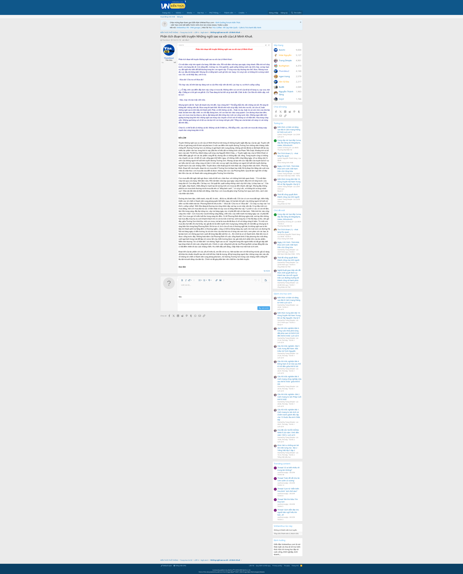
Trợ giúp (287, 565)
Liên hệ (251, 565)
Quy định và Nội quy (263, 565)
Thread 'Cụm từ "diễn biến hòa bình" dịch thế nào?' (288, 489)
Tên (180, 297)
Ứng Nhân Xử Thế (283, 204)
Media (189, 12)
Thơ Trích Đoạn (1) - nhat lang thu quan (287, 154)
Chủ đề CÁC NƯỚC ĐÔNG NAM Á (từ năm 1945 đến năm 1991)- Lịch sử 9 (288, 432)
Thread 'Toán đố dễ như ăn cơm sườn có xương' (288, 479)
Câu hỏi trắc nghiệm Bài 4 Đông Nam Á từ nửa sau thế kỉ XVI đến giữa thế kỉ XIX (289, 363)
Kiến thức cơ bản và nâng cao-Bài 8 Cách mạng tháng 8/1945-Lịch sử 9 (288, 129)
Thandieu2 (166, 40)
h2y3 (281, 99)
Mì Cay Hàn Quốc (230, 27)
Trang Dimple (285, 60)
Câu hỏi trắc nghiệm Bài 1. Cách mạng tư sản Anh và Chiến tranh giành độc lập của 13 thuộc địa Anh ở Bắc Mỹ (288, 414)
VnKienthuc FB (183, 27)
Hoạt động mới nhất (167, 17)
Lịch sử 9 (280, 137)
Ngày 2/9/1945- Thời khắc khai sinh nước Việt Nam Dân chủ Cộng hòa (288, 168)
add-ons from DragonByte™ (226, 572)
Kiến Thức (236, 22)
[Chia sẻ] (265, 45)
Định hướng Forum (224, 22)
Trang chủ (166, 12)
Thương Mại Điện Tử (284, 150)
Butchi (282, 49)
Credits (241, 12)
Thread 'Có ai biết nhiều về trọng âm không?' (288, 468)
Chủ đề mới (279, 210)
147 (175, 62)
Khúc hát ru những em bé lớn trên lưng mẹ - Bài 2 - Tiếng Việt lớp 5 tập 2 (288, 447)
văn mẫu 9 (185, 40)
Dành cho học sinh (283, 293)
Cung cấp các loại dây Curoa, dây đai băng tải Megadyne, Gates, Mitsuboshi (289, 142)
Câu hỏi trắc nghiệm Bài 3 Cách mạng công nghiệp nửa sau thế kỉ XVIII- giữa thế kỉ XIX (289, 380)
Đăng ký (180, 17)
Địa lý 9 (280, 191)
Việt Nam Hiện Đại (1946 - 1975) (288, 176)
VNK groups (195, 27)
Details (262, 572)
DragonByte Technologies (251, 572)
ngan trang (284, 76)
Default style (167, 565)
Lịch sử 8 (280, 342)
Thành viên (228, 12)
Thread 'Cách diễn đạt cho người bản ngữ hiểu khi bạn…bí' (288, 512)
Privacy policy (277, 565)
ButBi (281, 87)
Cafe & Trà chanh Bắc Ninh (250, 27)
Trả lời (268, 271)
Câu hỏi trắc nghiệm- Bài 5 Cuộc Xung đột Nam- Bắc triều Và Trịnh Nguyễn (288, 348)
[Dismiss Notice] (300, 22)
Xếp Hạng (278, 45)
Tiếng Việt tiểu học (284, 457)
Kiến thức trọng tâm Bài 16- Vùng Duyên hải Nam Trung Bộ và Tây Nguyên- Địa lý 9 (288, 181)
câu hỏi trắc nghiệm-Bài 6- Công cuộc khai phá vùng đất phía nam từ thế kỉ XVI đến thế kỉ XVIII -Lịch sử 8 (288, 332)
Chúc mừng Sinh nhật (285, 162)
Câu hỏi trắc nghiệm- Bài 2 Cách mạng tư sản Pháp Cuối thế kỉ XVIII (289, 396)
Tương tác (278, 123)
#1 (269, 45)
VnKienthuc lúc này (283, 526)
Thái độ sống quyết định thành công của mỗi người (288, 195)
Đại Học (200, 12)
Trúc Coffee (217, 27)
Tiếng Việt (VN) (180, 565)
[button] (172, 12)
